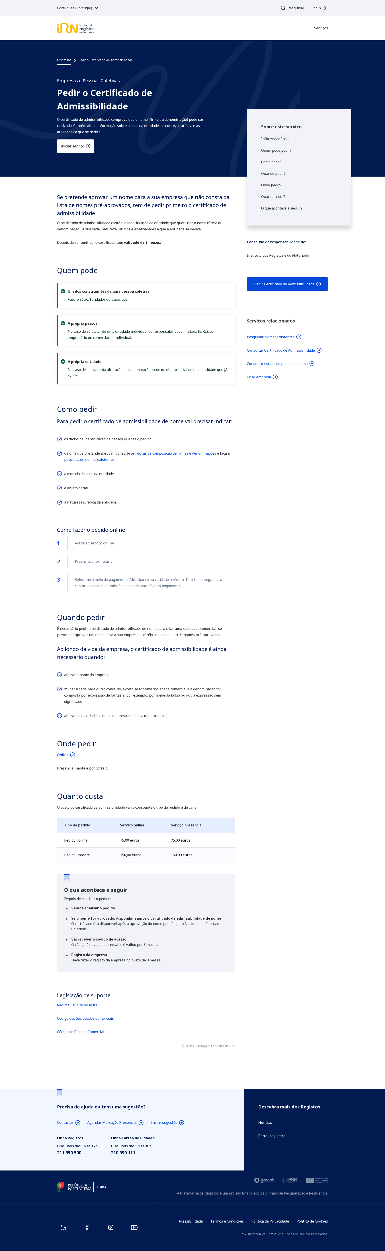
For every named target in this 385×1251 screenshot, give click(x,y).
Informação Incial (276, 138)
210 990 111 (123, 1153)
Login (316, 8)
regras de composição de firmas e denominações (176, 453)
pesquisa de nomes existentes (89, 459)
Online (62, 754)
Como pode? (271, 161)
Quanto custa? (273, 196)
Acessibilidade (191, 1221)
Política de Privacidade (270, 1221)
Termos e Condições (227, 1221)
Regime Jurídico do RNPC (77, 1005)
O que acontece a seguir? (282, 208)
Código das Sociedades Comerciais (85, 1018)
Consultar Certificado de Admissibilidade (281, 350)
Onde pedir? (271, 185)
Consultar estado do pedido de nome (277, 363)
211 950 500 (69, 1153)
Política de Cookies (312, 1221)
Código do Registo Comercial (80, 1031)
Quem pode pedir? (276, 150)
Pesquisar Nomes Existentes (271, 336)
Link (287, 284)
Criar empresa (259, 377)
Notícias (265, 1122)
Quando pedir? (273, 173)
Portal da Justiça (271, 1135)
